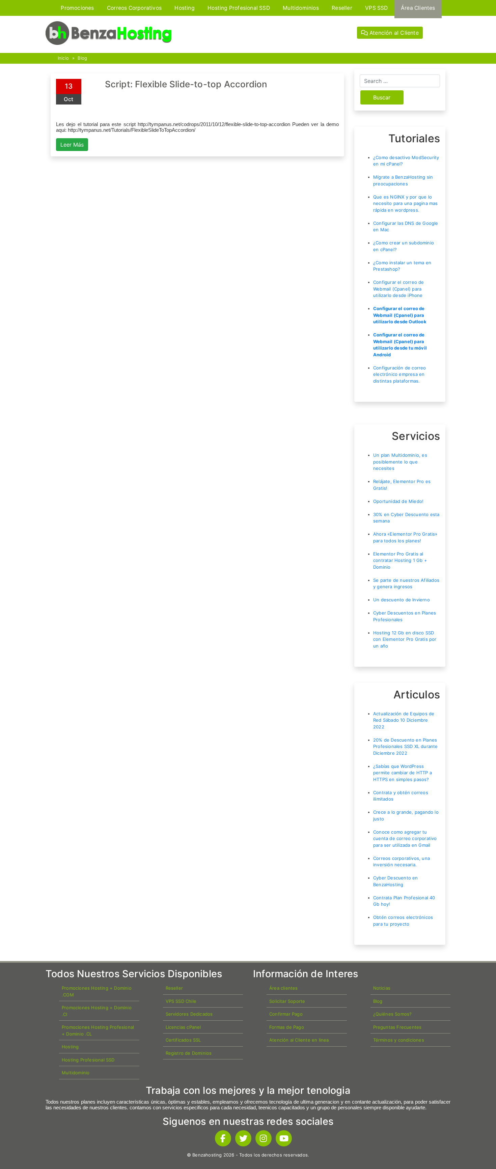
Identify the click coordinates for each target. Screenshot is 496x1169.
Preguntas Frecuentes (397, 1027)
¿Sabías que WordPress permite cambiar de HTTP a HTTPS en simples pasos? (402, 772)
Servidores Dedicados (189, 1014)
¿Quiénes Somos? (392, 1014)
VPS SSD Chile (181, 1001)
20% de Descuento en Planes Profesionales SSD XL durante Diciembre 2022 (405, 746)
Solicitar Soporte (287, 1001)
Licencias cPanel (183, 1027)
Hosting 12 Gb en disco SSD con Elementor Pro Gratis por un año (405, 639)
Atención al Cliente (393, 32)
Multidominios (301, 8)
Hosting (184, 8)
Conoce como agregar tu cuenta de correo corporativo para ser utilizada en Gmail (405, 838)
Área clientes (283, 988)
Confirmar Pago (286, 1014)
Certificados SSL (183, 1040)
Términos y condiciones (398, 1040)
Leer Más (72, 144)
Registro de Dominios (189, 1053)
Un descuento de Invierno (401, 599)
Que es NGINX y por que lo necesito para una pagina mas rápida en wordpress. (405, 203)
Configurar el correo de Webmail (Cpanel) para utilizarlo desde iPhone (398, 288)
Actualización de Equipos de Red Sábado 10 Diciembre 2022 (403, 720)
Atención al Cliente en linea (299, 1040)
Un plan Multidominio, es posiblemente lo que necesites (400, 461)
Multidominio (75, 1072)
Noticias (382, 988)
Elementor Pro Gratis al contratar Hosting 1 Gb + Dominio (400, 560)
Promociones (77, 8)
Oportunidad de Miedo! (398, 501)
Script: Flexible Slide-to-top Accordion (186, 84)
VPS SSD (376, 8)
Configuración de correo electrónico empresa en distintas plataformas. (399, 374)
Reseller (342, 8)
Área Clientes (418, 8)
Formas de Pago (286, 1027)
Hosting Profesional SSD (239, 8)
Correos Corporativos (134, 8)
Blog (82, 58)
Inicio (63, 58)
